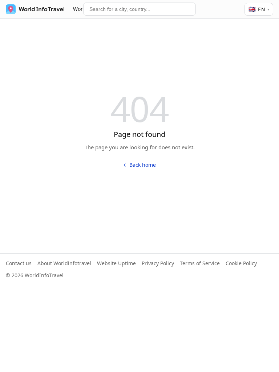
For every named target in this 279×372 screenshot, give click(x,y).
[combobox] (139, 9)
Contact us (19, 263)
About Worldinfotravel (64, 263)
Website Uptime (116, 263)
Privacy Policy (158, 263)
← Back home (139, 164)
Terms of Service (200, 263)
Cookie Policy (241, 263)
